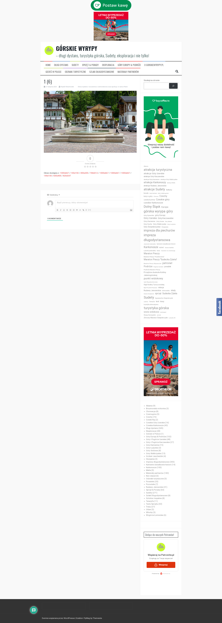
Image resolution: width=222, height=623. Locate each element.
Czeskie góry (163, 199)
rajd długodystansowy (151, 282)
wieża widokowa (151, 312)
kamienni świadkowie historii (166, 244)
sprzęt (158, 293)
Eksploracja (108, 65)
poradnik (167, 266)
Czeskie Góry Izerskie (155, 422)
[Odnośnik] (83, 210)
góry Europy (160, 215)
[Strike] (67, 210)
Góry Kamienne (149, 221)
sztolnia (146, 301)
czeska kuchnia (149, 200)
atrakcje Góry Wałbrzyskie (168, 179)
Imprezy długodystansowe (157, 462)
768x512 (94, 173)
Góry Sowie (160, 221)
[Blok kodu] (80, 210)
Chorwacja (150, 411)
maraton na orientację (168, 250)
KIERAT (161, 247)
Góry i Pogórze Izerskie (156, 439)
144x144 (48, 176)
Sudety (75, 65)
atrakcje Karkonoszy (155, 182)
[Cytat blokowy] (77, 210)
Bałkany (169, 190)
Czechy (163, 196)
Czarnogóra (151, 414)
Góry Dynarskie (149, 215)
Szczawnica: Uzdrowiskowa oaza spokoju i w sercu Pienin (108, 87)
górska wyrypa (154, 211)
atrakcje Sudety (154, 189)
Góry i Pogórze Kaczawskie (158, 442)
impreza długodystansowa (157, 237)
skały (173, 290)
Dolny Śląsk (152, 207)
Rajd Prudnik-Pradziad (150, 287)
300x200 (84, 173)
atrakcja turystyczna (158, 170)
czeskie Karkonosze (153, 202)
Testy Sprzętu (152, 504)
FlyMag (87, 618)
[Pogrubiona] (57, 210)
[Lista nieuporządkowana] (73, 210)
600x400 (57, 176)
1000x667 (64, 173)
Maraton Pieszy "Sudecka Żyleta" (160, 259)
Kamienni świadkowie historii (158, 464)
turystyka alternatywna (151, 304)
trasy (162, 301)
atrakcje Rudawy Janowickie (155, 186)
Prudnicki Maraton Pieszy (152, 270)
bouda (146, 193)
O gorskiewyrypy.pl (154, 65)
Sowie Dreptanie (149, 294)
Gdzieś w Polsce (53, 71)
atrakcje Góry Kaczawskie (154, 176)
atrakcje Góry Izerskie (154, 173)
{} (86, 210)
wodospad (163, 312)
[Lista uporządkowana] (70, 210)
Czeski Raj (150, 420)
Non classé (151, 476)
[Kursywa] (60, 210)
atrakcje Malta (171, 183)
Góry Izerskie (150, 218)
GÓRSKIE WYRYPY (76, 48)
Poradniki (150, 481)
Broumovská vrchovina (156, 408)
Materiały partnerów (128, 71)
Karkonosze (151, 247)
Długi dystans (61, 65)
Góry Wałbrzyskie (159, 224)
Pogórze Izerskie (158, 267)
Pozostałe (150, 484)
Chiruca (156, 196)
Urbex (148, 509)
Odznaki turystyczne (75, 71)
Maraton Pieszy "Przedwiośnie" (154, 257)
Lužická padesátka (150, 250)
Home (48, 65)
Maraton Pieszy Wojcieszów (152, 263)
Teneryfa (152, 301)
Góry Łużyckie (171, 224)
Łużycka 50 (172, 318)
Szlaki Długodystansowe (101, 71)
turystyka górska (156, 308)
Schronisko (166, 290)
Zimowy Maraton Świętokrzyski (156, 318)
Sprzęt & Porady (90, 65)
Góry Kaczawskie (165, 218)
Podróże (148, 266)
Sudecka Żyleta (169, 293)
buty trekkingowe (163, 193)
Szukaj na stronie (152, 80)
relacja (161, 287)
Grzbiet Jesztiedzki (154, 456)
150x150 (75, 173)
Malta (158, 250)
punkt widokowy (153, 278)
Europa (164, 207)
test (157, 301)
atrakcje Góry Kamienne (151, 179)
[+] (89, 210)
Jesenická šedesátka (150, 244)
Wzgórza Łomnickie (154, 515)
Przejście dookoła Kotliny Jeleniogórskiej (155, 273)
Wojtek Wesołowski (67, 87)
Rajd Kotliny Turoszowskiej (154, 285)
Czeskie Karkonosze (155, 425)
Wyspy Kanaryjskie (150, 315)
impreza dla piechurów (159, 230)
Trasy (148, 507)
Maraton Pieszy (152, 253)
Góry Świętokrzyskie (152, 227)
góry (169, 211)
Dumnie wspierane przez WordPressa (58, 618)
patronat (167, 263)
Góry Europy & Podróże (129, 65)
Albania (146, 166)
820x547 (67, 176)
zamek (159, 315)
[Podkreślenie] (64, 210)
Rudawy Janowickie (152, 290)
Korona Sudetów (169, 247)
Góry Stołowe (168, 221)
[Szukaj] (173, 86)
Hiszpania (165, 227)
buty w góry (148, 196)
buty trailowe (153, 193)
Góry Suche (148, 224)
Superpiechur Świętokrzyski (164, 298)
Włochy (149, 512)
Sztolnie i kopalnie (154, 498)
